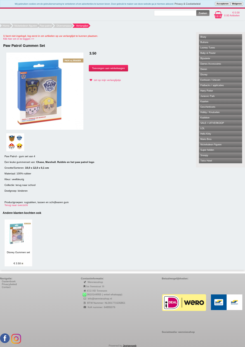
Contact (6, 287)
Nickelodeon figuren (25, 25)
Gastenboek (9, 281)
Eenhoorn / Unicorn (210, 80)
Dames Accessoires (210, 63)
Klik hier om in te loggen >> (18, 38)
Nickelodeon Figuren (211, 144)
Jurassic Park (207, 96)
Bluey (203, 37)
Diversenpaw (63, 25)
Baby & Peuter (208, 53)
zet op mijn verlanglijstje (107, 80)
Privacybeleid (9, 284)
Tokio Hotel (206, 160)
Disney (204, 74)
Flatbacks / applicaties (212, 85)
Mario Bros (206, 139)
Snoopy (204, 155)
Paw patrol (46, 25)
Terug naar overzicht (16, 205)
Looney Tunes (207, 47)
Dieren (203, 69)
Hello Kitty (205, 133)
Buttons (204, 42)
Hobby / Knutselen (210, 112)
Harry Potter (206, 90)
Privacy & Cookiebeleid (188, 3)
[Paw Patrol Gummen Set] (44, 90)
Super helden (207, 150)
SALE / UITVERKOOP (212, 123)
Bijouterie (205, 58)
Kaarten (204, 101)
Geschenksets (207, 106)
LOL (202, 128)
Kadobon (204, 117)
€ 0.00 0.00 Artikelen (232, 14)
